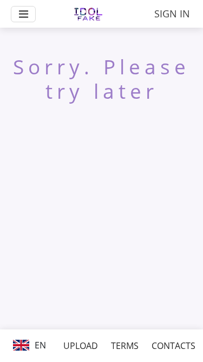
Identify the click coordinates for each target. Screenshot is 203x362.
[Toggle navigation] (23, 14)
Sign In (172, 13)
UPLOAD (80, 346)
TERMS (125, 346)
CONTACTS (173, 346)
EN (39, 345)
